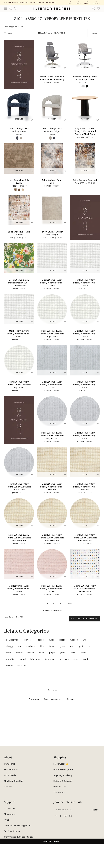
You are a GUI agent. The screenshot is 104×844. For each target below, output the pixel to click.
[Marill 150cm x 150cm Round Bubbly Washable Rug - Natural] (52, 513)
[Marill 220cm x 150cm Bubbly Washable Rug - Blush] (19, 564)
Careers (8, 786)
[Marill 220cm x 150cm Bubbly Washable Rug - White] (52, 258)
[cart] (98, 9)
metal (51, 639)
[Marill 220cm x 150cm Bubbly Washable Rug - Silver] (52, 360)
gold (73, 652)
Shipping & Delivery (62, 775)
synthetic (30, 646)
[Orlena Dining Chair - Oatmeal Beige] (52, 107)
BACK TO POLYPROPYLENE (84, 619)
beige (41, 652)
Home (6, 27)
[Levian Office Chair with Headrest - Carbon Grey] (52, 55)
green (62, 646)
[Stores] (15, 9)
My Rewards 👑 (61, 763)
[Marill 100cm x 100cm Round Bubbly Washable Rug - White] (19, 360)
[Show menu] (5, 8)
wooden (74, 639)
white (8, 652)
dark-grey (49, 659)
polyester (29, 639)
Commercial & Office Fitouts (18, 836)
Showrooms (10, 814)
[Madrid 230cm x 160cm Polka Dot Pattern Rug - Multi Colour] (85, 564)
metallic (10, 659)
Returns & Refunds (62, 781)
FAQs (6, 819)
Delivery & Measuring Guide (17, 825)
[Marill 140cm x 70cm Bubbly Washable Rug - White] (19, 309)
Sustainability (10, 769)
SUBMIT (95, 810)
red (89, 646)
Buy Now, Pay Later (13, 831)
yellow (63, 652)
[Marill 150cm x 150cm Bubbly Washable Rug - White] (85, 309)
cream (9, 665)
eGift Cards (10, 775)
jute (84, 639)
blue (42, 646)
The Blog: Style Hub (13, 781)
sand (85, 659)
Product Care (60, 786)
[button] (52, 841)
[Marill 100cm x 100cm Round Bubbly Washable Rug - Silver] (19, 462)
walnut (19, 652)
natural (30, 652)
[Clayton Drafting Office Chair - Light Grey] (85, 55)
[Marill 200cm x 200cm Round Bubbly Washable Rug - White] (52, 309)
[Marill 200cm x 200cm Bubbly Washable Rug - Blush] (52, 564)
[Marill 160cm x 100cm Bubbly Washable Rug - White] (85, 258)
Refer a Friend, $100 (63, 769)
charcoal (21, 665)
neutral (22, 659)
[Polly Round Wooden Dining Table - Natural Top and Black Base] (85, 107)
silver (76, 659)
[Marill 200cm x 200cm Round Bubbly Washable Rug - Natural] (19, 513)
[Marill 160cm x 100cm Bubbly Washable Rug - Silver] (85, 360)
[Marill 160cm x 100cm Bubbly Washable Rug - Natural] (85, 462)
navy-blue (64, 659)
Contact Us (10, 808)
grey (72, 646)
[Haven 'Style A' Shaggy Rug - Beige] (52, 210)
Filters (9, 33)
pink (81, 646)
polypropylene (13, 639)
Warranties (59, 792)
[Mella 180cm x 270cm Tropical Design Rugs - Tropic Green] (19, 258)
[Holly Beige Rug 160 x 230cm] (19, 158)
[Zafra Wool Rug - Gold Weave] (19, 210)
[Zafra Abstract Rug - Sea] (52, 158)
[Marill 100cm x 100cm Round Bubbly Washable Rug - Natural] (85, 513)
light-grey (35, 659)
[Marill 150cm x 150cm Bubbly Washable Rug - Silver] (85, 411)
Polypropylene (14, 27)
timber (83, 652)
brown (52, 646)
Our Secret (9, 763)
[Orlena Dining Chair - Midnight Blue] (19, 107)
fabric (41, 639)
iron (20, 646)
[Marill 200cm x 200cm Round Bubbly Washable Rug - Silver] (52, 411)
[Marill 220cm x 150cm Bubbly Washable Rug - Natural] (52, 462)
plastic (62, 639)
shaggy (9, 646)
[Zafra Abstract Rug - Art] (85, 158)
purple (52, 652)
